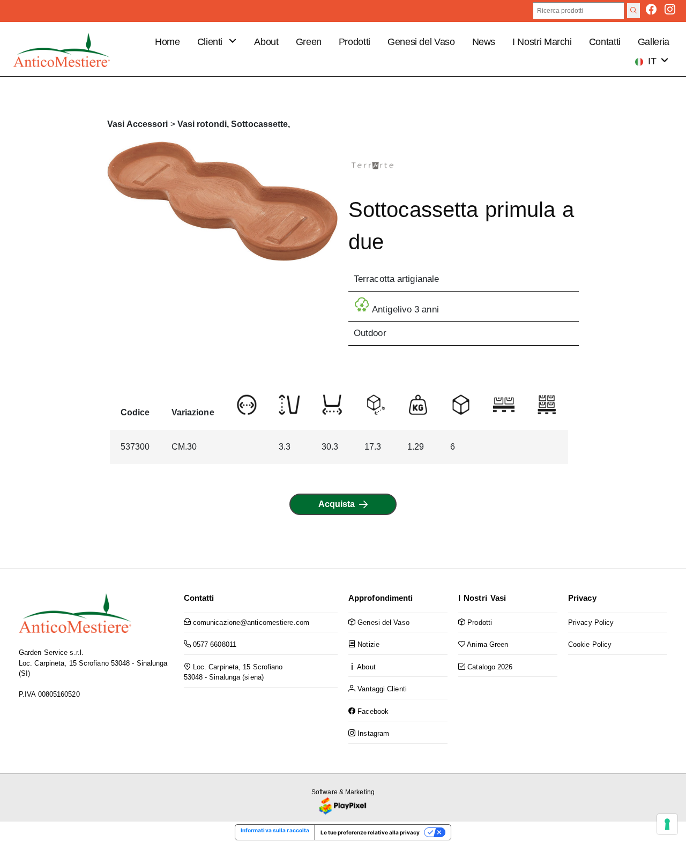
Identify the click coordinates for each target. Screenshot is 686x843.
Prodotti (354, 41)
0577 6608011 (213, 644)
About (266, 41)
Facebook (372, 711)
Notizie (367, 644)
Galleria (653, 41)
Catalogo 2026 (488, 667)
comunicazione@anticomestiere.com (250, 622)
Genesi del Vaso (421, 41)
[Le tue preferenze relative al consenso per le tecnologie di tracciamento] (667, 824)
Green (309, 41)
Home (167, 41)
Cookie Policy (590, 644)
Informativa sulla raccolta (275, 830)
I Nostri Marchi (542, 41)
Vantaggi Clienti (381, 689)
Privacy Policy (591, 622)
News (484, 41)
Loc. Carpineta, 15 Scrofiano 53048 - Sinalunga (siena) (233, 672)
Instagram (372, 733)
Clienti (211, 41)
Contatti (605, 41)
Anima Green (486, 644)
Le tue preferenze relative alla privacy (370, 832)
